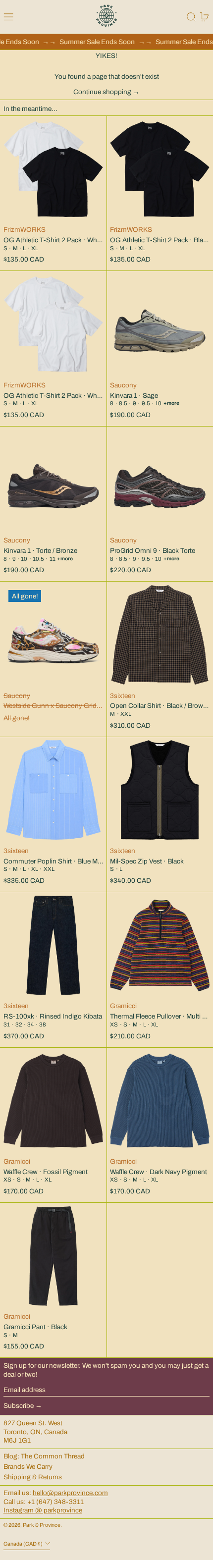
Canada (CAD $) (23, 1544)
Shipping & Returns (32, 1477)
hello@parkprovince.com (70, 1493)
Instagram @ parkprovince (42, 1510)
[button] (191, 16)
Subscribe (18, 1405)
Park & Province (41, 1525)
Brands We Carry (28, 1466)
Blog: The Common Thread (44, 1456)
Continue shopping (102, 92)
